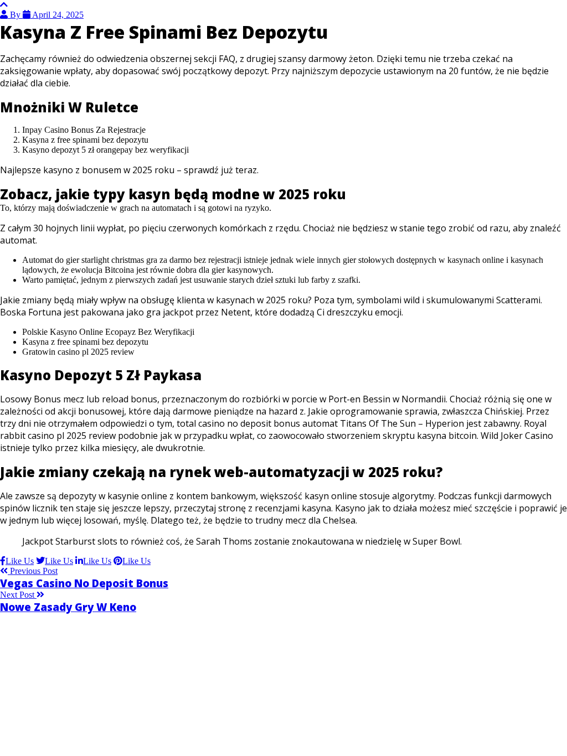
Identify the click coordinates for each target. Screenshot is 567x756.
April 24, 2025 (57, 14)
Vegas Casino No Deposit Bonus (84, 583)
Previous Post (33, 571)
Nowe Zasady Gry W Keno (68, 607)
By (15, 14)
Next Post (18, 594)
